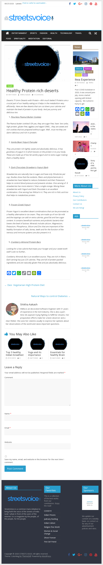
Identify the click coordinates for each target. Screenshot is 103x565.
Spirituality (19, 38)
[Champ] (81, 142)
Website (8, 442)
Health (53, 33)
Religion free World (52, 527)
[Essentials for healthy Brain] (59, 340)
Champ (93, 143)
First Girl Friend (50, 541)
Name (8, 413)
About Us (77, 192)
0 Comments (38, 95)
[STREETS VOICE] (7, 33)
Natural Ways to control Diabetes (50, 296)
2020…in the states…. (93, 127)
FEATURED (79, 72)
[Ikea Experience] (85, 53)
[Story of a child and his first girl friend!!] (81, 159)
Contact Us (77, 204)
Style (85, 75)
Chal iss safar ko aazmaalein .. (34, 3)
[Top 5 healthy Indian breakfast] (15, 340)
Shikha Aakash (25, 95)
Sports (33, 33)
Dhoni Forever (50, 537)
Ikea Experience (85, 79)
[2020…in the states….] (81, 123)
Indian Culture (49, 523)
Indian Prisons (50, 515)
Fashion (43, 33)
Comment (9, 377)
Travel (78, 33)
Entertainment (19, 33)
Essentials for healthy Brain (57, 354)
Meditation (34, 38)
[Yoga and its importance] (37, 340)
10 (88, 176)
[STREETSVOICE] (23, 493)
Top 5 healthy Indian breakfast (15, 354)
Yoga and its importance (34, 354)
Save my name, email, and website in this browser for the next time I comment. (34, 460)
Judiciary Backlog (51, 519)
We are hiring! (78, 208)
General (89, 72)
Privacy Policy (78, 196)
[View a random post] (95, 33)
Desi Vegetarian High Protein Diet (25, 285)
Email (8, 428)
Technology (66, 33)
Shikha (91, 83)
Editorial (47, 38)
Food (8, 38)
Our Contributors (80, 200)
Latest (78, 75)
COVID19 (48, 511)
